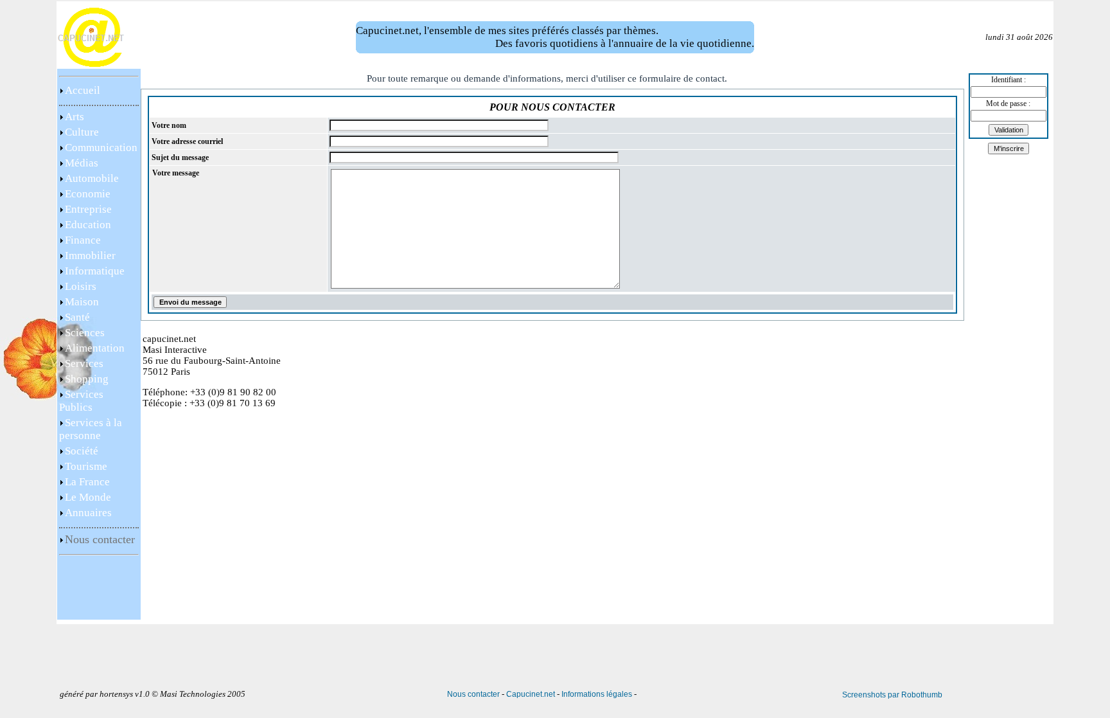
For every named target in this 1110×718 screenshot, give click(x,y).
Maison (82, 302)
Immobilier (90, 255)
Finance (83, 240)
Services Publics (81, 400)
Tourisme (86, 466)
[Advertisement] (98, 591)
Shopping (87, 379)
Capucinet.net (530, 694)
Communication (101, 147)
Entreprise (88, 209)
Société (81, 451)
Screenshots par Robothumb (892, 694)
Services (84, 363)
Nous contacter (473, 694)
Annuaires (88, 513)
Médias (81, 163)
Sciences (85, 333)
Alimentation (95, 348)
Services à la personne (90, 429)
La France (87, 482)
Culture (82, 132)
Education (88, 225)
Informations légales (596, 694)
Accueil (82, 90)
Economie (87, 194)
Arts (74, 117)
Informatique (95, 271)
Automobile (92, 178)
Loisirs (80, 286)
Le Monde (88, 497)
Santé (77, 317)
